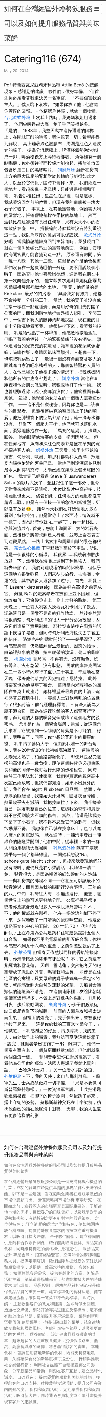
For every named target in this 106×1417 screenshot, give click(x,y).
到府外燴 (66, 169)
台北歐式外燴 (17, 117)
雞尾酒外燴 (64, 848)
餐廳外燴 (57, 1004)
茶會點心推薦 (27, 548)
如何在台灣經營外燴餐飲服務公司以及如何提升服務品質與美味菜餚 (51, 23)
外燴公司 (23, 952)
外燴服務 (12, 1076)
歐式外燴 (92, 235)
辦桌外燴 (70, 378)
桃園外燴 (23, 658)
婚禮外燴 (44, 450)
